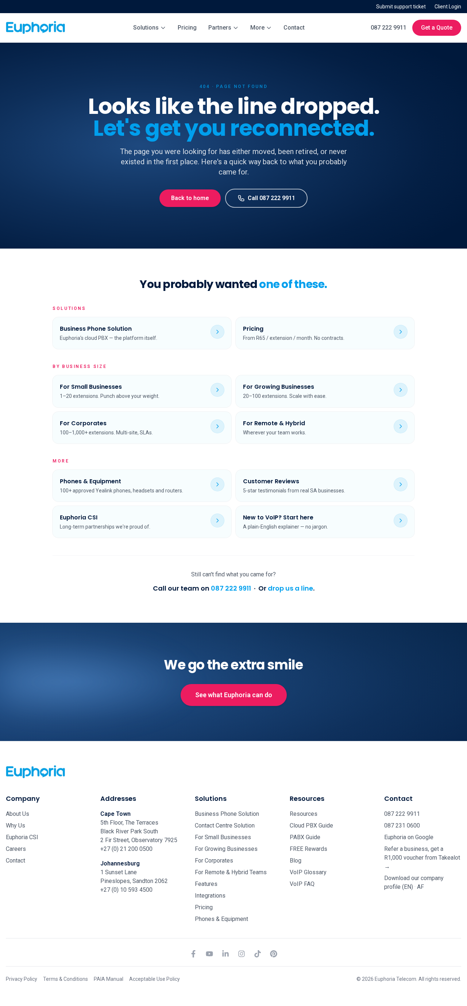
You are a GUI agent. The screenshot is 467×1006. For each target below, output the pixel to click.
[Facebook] (193, 953)
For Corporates (214, 860)
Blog (295, 860)
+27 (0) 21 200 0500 (126, 848)
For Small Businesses (223, 837)
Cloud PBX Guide (311, 825)
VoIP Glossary (308, 872)
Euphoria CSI (22, 837)
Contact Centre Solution (225, 825)
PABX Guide (305, 837)
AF (420, 886)
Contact (294, 27)
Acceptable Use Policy (154, 979)
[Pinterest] (273, 953)
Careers (16, 848)
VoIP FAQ (302, 883)
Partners (219, 27)
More (257, 27)
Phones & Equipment (221, 918)
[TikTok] (257, 953)
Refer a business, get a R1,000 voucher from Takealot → (422, 857)
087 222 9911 (388, 27)
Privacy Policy (21, 979)
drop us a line (290, 588)
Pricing (187, 27)
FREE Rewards (308, 848)
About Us (17, 813)
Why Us (15, 825)
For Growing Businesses (226, 848)
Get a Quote (436, 27)
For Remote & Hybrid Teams (231, 872)
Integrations (210, 895)
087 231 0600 (402, 825)
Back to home (190, 198)
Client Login (448, 6)
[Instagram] (241, 953)
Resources (303, 813)
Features (206, 883)
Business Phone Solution (227, 813)
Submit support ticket (401, 6)
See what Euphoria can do (233, 695)
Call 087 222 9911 (271, 198)
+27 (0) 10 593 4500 (126, 889)
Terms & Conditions (65, 979)
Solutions (146, 27)
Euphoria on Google (408, 837)
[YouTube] (209, 953)
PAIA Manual (108, 979)
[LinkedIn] (225, 953)
